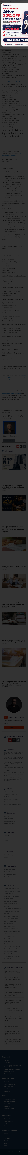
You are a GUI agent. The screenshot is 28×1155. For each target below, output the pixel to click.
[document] (14, 577)
